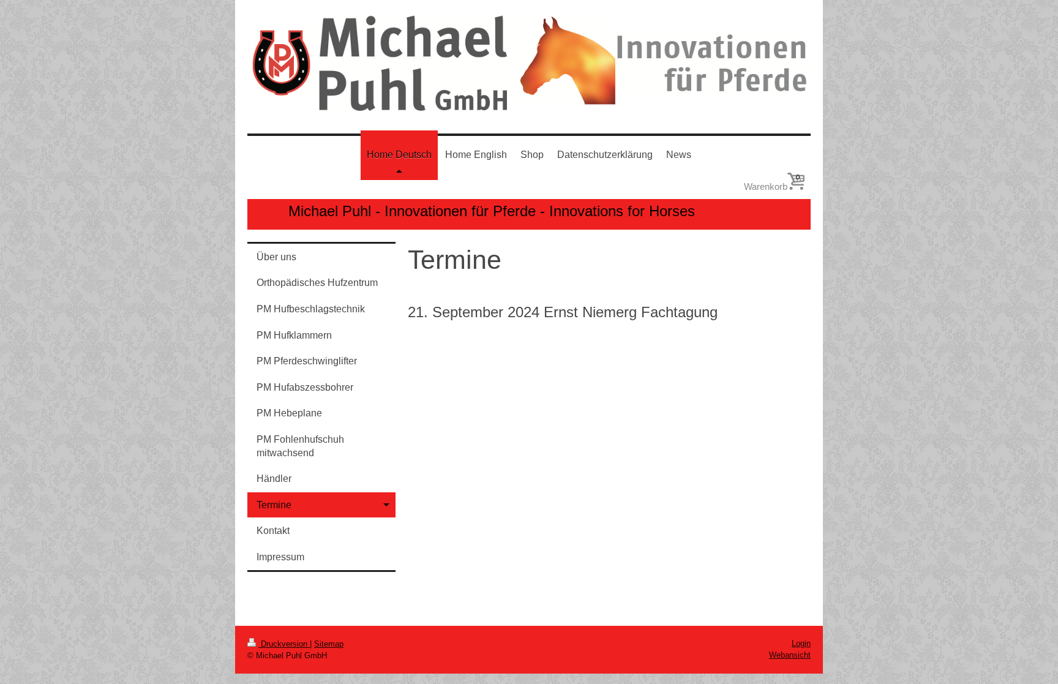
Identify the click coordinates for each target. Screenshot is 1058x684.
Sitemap (328, 643)
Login (801, 643)
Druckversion (284, 643)
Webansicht (790, 655)
